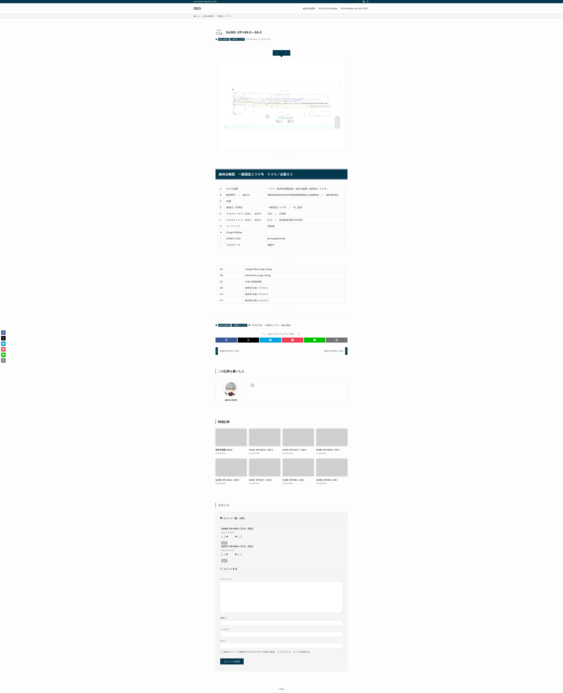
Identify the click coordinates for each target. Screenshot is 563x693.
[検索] (367, 1)
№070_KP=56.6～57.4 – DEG (237, 546)
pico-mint (231, 400)
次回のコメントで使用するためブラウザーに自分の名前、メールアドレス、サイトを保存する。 (267, 652)
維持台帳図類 (224, 39)
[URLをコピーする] (336, 340)
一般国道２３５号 (237, 39)
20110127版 (257, 325)
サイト (223, 641)
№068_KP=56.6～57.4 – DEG (237, 528)
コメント (225, 579)
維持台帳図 (285, 325)
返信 (224, 543)
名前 (223, 618)
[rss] (364, 1)
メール (224, 629)
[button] (226, 340)
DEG (197, 8)
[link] (252, 385)
